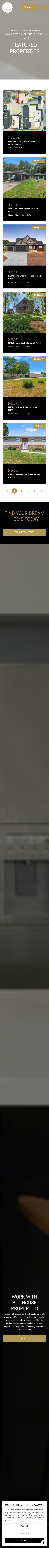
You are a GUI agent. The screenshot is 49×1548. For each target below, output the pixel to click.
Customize (24, 1533)
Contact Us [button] (30, 7)
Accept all (24, 1540)
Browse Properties (24, 532)
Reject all (24, 1526)
